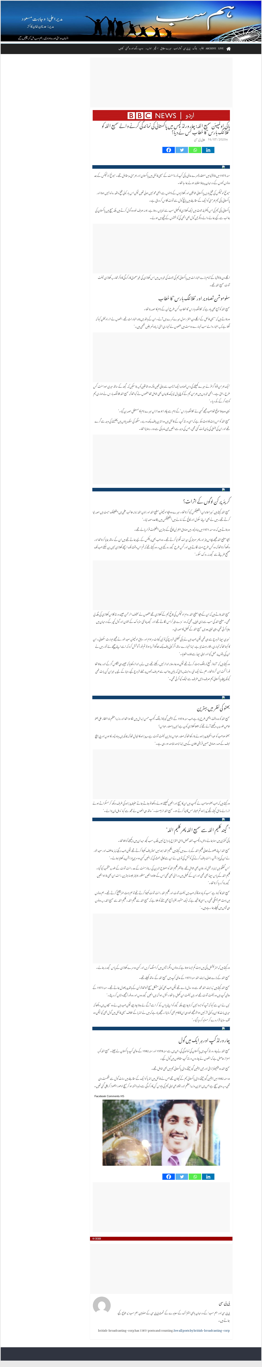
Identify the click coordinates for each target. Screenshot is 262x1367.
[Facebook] (168, 150)
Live (221, 48)
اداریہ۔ (148, 48)
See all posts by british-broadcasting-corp (202, 1329)
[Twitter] (182, 150)
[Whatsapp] (195, 150)
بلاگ (194, 48)
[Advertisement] (161, 82)
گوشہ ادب (177, 48)
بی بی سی (186, 48)
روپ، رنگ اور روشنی (134, 48)
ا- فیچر (156, 48)
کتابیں (121, 48)
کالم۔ (201, 48)
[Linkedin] (208, 150)
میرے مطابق (165, 48)
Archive (211, 48)
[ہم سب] (131, 21)
